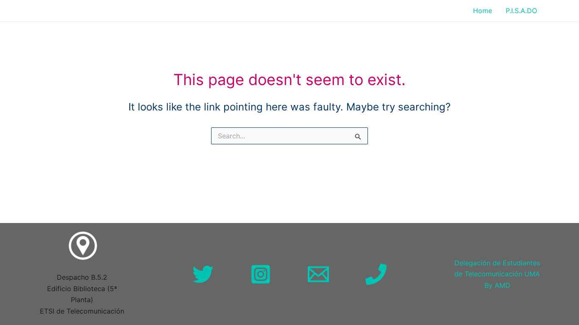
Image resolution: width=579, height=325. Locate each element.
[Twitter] (203, 274)
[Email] (318, 274)
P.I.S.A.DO (521, 10)
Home (482, 10)
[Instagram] (260, 274)
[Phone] (376, 274)
